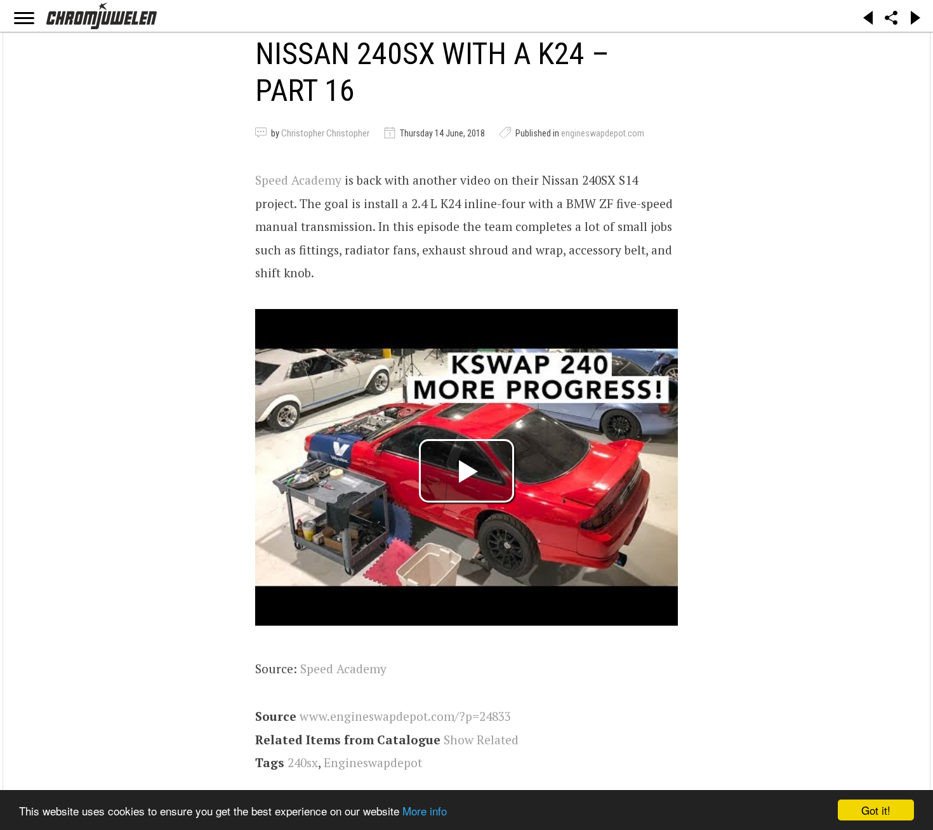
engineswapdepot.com (602, 133)
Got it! (875, 810)
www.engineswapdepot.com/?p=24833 (405, 716)
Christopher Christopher (325, 133)
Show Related (481, 740)
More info (424, 811)
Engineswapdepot (373, 762)
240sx (303, 762)
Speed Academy (298, 180)
